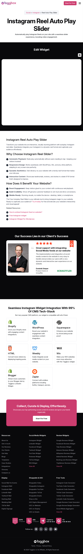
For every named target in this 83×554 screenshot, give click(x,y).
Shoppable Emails (35, 496)
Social (28, 13)
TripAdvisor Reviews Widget (66, 463)
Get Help (5, 453)
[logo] (8, 3)
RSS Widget (33, 463)
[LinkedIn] (46, 529)
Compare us (6, 473)
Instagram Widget (35, 440)
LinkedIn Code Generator (65, 499)
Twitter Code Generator (64, 496)
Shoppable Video (35, 483)
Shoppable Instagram (36, 486)
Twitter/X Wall (6, 496)
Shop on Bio (33, 499)
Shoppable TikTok (35, 492)
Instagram (36, 13)
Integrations (6, 466)
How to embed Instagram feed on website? (25, 212)
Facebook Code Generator (65, 489)
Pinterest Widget (35, 456)
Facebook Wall (7, 489)
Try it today (36, 202)
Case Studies (6, 463)
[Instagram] (51, 529)
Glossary (5, 469)
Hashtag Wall (6, 499)
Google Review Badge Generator (68, 505)
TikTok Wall (6, 505)
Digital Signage (7, 509)
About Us (5, 440)
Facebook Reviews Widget (65, 444)
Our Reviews (6, 447)
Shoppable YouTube (36, 489)
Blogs (4, 456)
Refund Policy (47, 546)
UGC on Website (35, 505)
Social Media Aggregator (65, 509)
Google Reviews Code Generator (68, 502)
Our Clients (6, 450)
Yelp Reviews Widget (63, 447)
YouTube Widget (35, 453)
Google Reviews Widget (64, 440)
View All (32, 466)
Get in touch (6, 444)
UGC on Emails (34, 512)
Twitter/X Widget (35, 450)
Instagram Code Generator (65, 483)
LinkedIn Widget (35, 444)
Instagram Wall (7, 486)
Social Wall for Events (9, 483)
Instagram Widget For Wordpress (21, 219)
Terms (33, 546)
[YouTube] (56, 529)
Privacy (38, 546)
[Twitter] (41, 529)
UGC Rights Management (38, 502)
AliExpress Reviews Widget (65, 453)
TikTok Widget (34, 460)
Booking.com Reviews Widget (66, 460)
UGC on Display (34, 509)
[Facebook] (36, 529)
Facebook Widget (35, 447)
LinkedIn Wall (6, 492)
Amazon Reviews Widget (65, 450)
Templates (5, 460)
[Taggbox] (41, 541)
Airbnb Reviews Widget (64, 456)
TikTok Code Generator (64, 492)
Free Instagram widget (17, 216)
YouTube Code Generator (65, 486)
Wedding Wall (6, 502)
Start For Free (70, 3)
